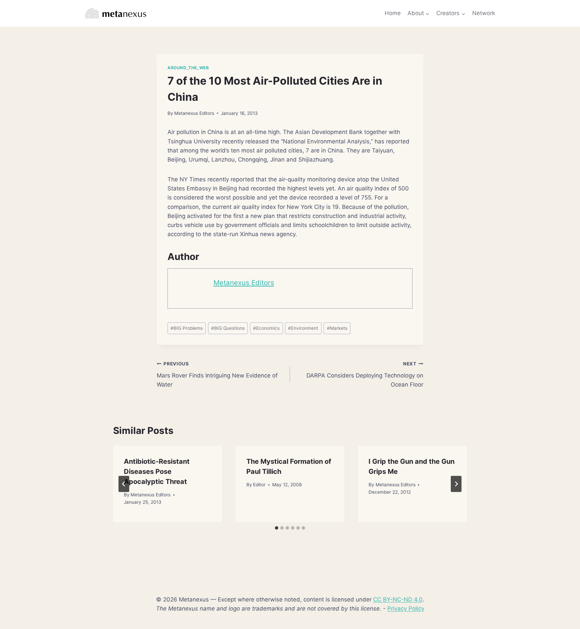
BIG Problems (187, 328)
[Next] (456, 484)
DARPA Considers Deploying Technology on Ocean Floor (364, 374)
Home (393, 13)
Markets (337, 328)
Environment (303, 328)
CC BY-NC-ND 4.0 (398, 599)
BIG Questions (228, 328)
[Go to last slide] (123, 484)
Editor (259, 484)
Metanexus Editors (194, 113)
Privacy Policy (405, 608)
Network (483, 13)
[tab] (276, 528)
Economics (266, 328)
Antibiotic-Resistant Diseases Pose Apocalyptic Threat (157, 471)
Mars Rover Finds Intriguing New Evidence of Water (217, 374)
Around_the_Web (188, 67)
